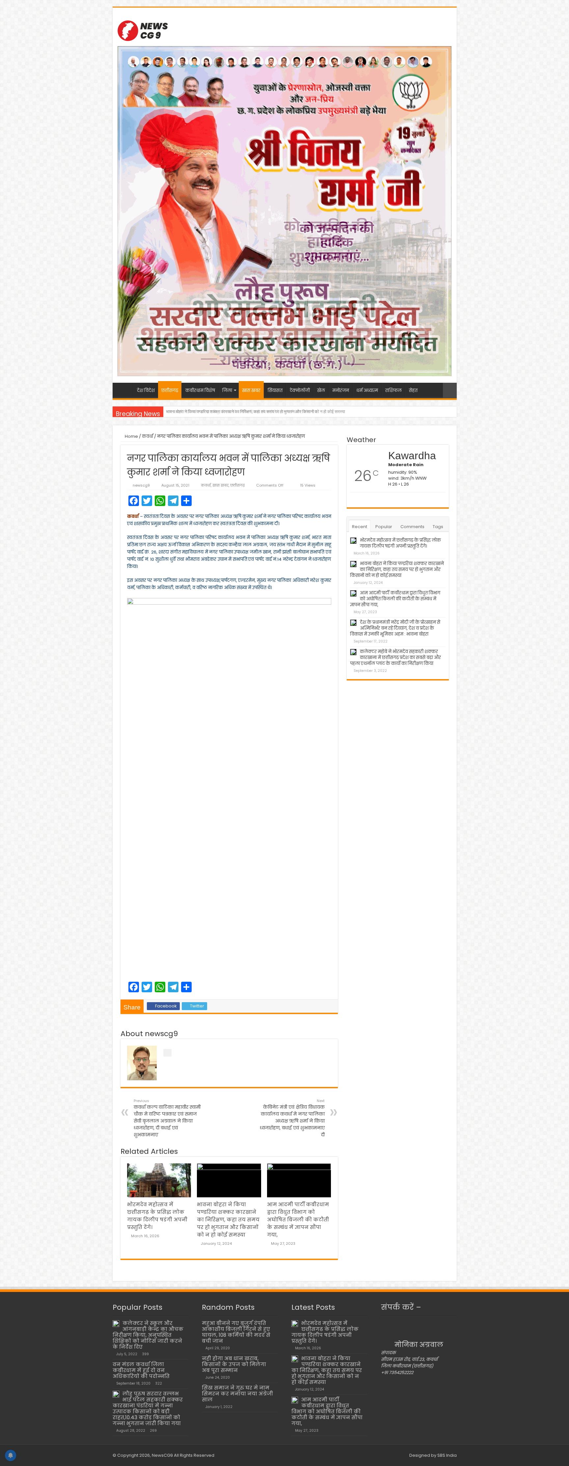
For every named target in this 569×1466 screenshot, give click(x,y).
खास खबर (251, 390)
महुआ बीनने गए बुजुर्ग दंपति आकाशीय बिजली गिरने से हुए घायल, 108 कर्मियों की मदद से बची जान (236, 1332)
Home (131, 436)
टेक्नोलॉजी (300, 390)
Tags (438, 527)
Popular (383, 527)
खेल (321, 390)
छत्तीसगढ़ (169, 390)
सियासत (275, 390)
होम (124, 390)
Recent (359, 527)
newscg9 (141, 485)
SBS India (447, 1455)
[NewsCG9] (143, 30)
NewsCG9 (162, 1455)
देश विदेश (146, 390)
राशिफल (393, 390)
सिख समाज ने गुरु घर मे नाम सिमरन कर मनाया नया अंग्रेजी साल (237, 1393)
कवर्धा (147, 436)
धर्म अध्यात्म (367, 390)
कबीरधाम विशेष (200, 390)
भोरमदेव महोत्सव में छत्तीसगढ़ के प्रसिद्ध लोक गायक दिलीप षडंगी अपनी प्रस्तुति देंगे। (400, 543)
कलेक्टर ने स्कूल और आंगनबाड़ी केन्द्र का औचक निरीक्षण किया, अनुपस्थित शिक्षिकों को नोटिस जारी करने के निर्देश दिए (148, 1335)
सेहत (413, 390)
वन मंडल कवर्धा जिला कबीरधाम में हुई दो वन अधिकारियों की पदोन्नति (141, 1370)
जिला (227, 390)
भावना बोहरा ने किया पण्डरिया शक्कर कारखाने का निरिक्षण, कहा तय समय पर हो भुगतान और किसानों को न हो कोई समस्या (228, 1219)
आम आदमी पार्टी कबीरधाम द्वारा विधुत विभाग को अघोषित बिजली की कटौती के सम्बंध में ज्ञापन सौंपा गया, (242, 411)
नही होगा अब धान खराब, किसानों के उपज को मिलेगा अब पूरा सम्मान (234, 1364)
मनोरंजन (340, 390)
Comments (412, 527)
